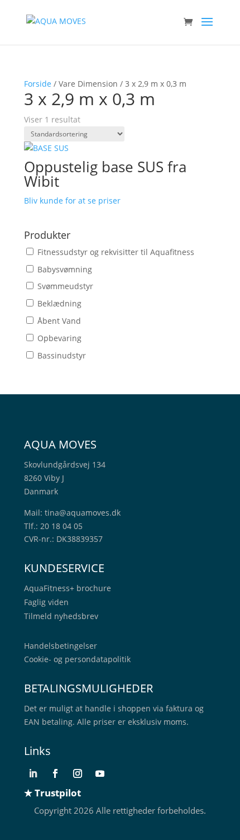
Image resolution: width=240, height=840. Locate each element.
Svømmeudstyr (65, 286)
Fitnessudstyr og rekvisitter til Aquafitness (115, 252)
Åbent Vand (59, 320)
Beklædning (59, 303)
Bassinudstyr (61, 355)
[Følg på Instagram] (78, 773)
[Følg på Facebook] (55, 773)
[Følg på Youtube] (100, 773)
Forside (37, 83)
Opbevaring (59, 338)
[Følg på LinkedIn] (33, 773)
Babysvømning (64, 269)
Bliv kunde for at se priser (72, 200)
